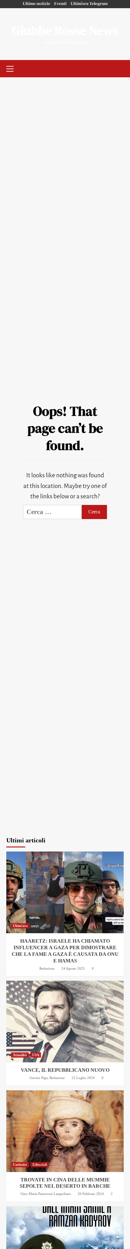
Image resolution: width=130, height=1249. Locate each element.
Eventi (60, 3)
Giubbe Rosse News (65, 30)
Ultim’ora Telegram (89, 3)
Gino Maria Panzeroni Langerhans (46, 1194)
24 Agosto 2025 (73, 968)
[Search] (120, 68)
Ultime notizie (36, 3)
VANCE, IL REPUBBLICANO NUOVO (65, 1070)
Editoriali (39, 1164)
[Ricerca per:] (52, 512)
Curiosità (20, 1164)
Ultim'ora (20, 926)
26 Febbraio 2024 (91, 1194)
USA (35, 1055)
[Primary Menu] (12, 68)
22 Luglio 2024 (83, 1078)
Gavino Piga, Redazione (47, 1078)
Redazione (47, 968)
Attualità (20, 1055)
